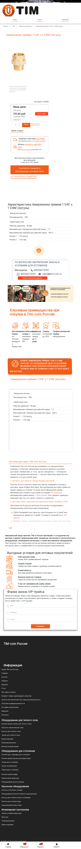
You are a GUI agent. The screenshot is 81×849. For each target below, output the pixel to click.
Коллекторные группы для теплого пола (16, 724)
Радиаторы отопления (10, 770)
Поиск (40, 19)
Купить (26, 124)
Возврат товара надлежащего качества (16, 696)
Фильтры (5, 817)
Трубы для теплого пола (11, 735)
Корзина (40, 845)
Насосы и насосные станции (12, 790)
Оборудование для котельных (13, 782)
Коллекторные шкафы (10, 774)
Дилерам (65, 19)
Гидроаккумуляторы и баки (12, 805)
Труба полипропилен (9, 766)
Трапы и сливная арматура (11, 813)
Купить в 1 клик (35, 124)
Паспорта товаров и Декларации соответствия (29, 170)
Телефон (13, 612)
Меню (15, 19)
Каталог (4, 677)
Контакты (5, 715)
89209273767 (41, 270)
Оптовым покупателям (10, 707)
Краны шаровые (7, 739)
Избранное (24, 845)
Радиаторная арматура (10, 778)
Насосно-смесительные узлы (12, 727)
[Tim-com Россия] (20, 10)
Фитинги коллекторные (10, 746)
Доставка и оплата (9, 692)
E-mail (12, 619)
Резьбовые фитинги (9, 743)
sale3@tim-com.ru (52, 274)
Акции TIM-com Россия (10, 669)
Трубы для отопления (10, 762)
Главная (8, 847)
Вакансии (5, 711)
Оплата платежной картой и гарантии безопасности (21, 700)
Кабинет (57, 847)
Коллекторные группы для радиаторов (16, 758)
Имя (11, 605)
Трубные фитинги (8, 821)
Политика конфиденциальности (13, 703)
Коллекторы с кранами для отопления (16, 754)
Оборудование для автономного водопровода (19, 794)
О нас (4, 688)
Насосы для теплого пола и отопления (16, 797)
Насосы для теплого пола (11, 731)
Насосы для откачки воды (11, 801)
